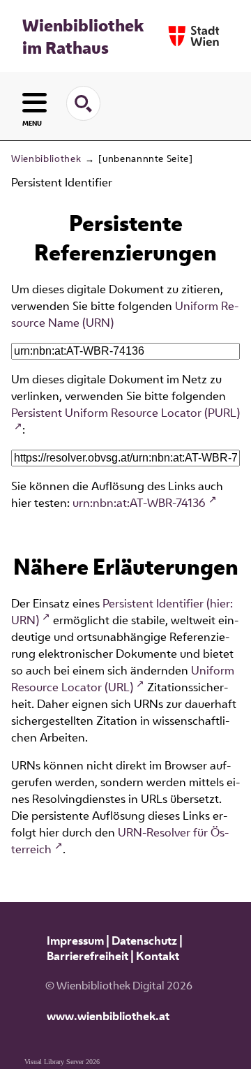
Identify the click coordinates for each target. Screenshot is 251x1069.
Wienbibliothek (46, 158)
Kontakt (157, 956)
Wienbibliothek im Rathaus (83, 36)
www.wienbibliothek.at (108, 1016)
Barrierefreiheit (87, 956)
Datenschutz (144, 940)
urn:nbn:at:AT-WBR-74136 (139, 502)
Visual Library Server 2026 (62, 1062)
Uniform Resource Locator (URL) (122, 679)
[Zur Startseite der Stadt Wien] (194, 36)
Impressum (75, 940)
